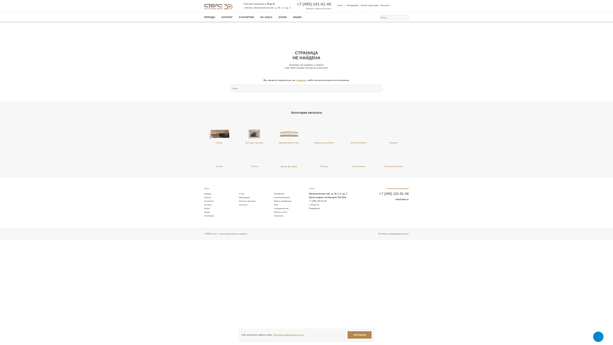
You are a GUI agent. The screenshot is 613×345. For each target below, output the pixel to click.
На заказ (208, 205)
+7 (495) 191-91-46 (314, 4)
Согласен (359, 335)
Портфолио (279, 194)
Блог (276, 205)
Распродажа (353, 5)
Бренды (207, 194)
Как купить (279, 216)
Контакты (385, 5)
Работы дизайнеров (283, 201)
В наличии (209, 201)
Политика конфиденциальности (393, 234)
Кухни (207, 208)
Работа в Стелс (280, 212)
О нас (340, 5)
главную (301, 80)
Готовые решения (282, 197)
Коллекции (209, 216)
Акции (207, 212)
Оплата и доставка (369, 5)
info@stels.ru (402, 199)
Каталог (207, 197)
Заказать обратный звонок (318, 8)
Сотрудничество (281, 208)
